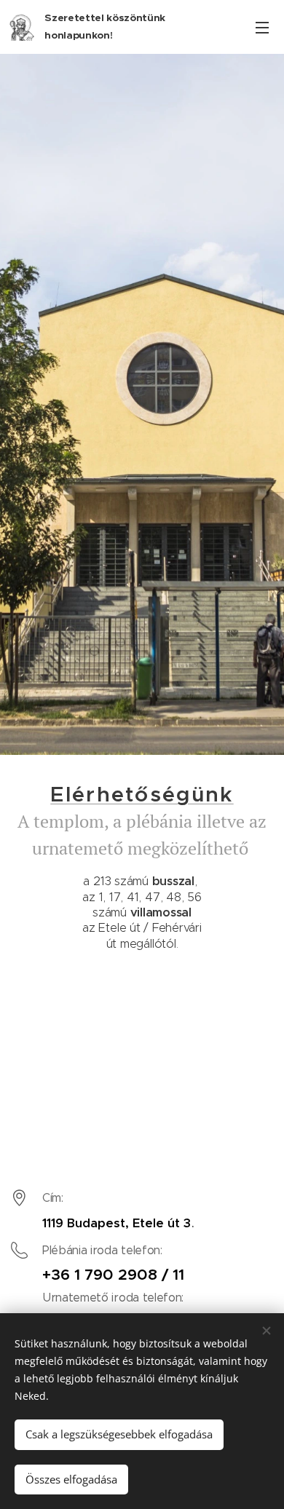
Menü (262, 26)
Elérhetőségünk (141, 794)
